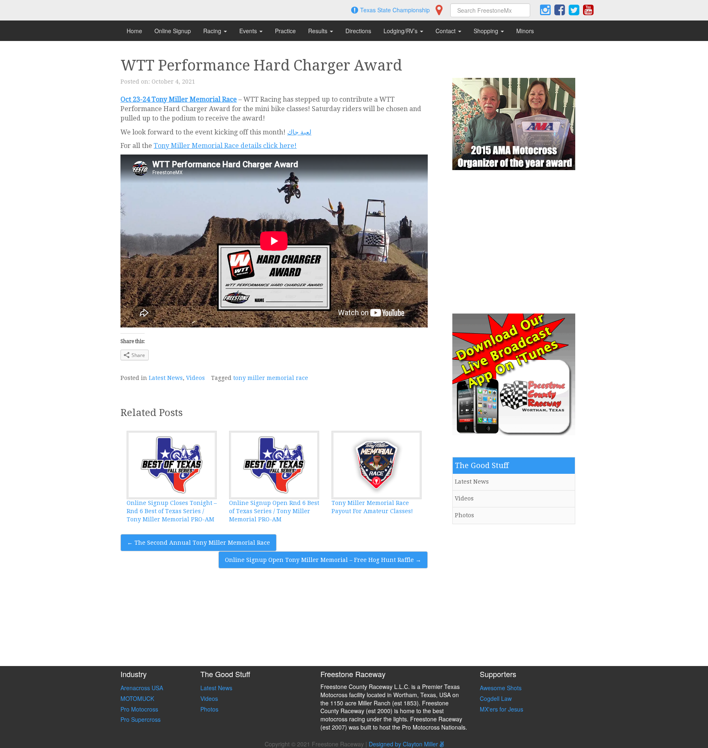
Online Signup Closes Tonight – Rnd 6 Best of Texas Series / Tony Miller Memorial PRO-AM (172, 511)
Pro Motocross (139, 709)
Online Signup (172, 31)
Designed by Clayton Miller (404, 744)
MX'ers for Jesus (501, 709)
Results (318, 31)
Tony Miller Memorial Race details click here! (225, 146)
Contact (446, 31)
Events (249, 31)
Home (134, 31)
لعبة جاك (299, 132)
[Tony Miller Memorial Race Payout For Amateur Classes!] (377, 465)
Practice (285, 31)
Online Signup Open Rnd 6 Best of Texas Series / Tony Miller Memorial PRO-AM (274, 511)
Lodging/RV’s (401, 31)
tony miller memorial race (270, 378)
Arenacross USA (141, 688)
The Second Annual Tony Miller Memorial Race (198, 542)
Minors (525, 31)
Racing (213, 31)
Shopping (487, 31)
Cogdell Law (496, 698)
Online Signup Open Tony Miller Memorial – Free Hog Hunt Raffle (323, 560)
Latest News (166, 378)
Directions (358, 31)
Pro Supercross (140, 719)
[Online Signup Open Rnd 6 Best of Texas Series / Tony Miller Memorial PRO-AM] (274, 465)
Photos (464, 515)
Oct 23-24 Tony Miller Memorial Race (178, 99)
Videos (195, 378)
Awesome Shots (501, 688)
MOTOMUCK (137, 698)
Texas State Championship (395, 10)
